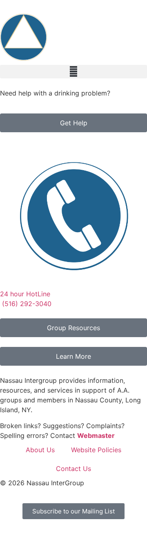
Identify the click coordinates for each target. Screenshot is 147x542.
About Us (40, 450)
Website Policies (96, 450)
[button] (73, 71)
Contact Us (73, 468)
